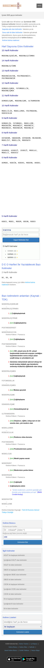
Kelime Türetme (24, 644)
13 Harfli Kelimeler (10, 71)
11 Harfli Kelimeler (10, 95)
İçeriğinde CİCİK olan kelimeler (15, 589)
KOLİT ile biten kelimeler (13, 565)
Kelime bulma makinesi (10, 40)
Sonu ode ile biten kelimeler (12, 32)
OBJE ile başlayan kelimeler (14, 570)
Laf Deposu (34, 644)
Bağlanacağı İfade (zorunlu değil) (15, 533)
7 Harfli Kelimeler (9, 145)
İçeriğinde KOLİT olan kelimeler (15, 560)
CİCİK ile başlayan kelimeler (14, 584)
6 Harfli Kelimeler (9, 157)
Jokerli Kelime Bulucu (10, 650)
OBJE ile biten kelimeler (12, 579)
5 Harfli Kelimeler (9, 216)
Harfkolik (32, 647)
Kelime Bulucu (13, 647)
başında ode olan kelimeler (12, 29)
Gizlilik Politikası (24, 650)
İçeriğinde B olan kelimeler (13, 604)
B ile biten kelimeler (11, 608)
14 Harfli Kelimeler (10, 60)
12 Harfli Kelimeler (10, 83)
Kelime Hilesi (23, 647)
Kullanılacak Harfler (10, 526)
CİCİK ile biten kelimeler (12, 594)
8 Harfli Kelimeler (9, 133)
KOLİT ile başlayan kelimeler (14, 555)
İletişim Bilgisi (35, 650)
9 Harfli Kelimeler (9, 118)
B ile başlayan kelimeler (12, 599)
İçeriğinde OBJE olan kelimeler (15, 575)
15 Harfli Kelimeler (10, 50)
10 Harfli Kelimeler (10, 105)
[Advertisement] (22, 188)
